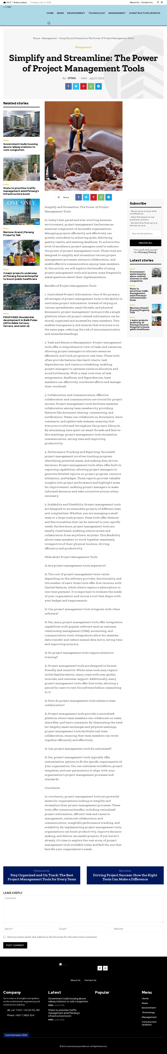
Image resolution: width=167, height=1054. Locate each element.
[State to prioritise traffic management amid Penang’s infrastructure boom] (21, 168)
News (6, 140)
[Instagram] (162, 2)
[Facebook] (158, 2)
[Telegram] (98, 86)
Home (36, 38)
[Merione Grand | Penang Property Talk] (21, 212)
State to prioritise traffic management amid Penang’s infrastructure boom (21, 191)
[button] (48, 23)
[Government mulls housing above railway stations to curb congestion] (21, 124)
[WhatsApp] (91, 86)
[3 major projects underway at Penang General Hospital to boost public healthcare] (21, 253)
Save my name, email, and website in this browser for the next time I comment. (52, 936)
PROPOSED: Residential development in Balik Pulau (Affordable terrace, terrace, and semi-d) (20, 322)
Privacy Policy (147, 252)
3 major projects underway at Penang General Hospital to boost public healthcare (20, 276)
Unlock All (145, 242)
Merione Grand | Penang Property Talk (18, 234)
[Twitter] (76, 86)
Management (49, 38)
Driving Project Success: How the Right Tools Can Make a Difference (125, 877)
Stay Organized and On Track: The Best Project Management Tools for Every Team (42, 877)
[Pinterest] (83, 86)
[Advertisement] (145, 150)
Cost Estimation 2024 (16, 1035)
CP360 (72, 78)
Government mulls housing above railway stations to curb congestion (20, 147)
